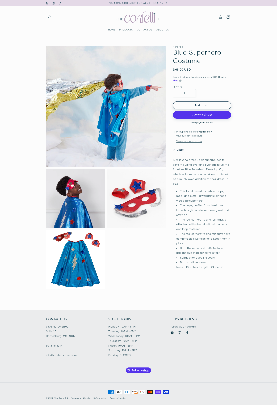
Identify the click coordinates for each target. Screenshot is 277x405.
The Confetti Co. (62, 398)
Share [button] (180, 150)
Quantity (177, 86)
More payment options (202, 123)
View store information (189, 141)
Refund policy (100, 398)
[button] (49, 17)
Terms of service (118, 398)
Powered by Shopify (80, 398)
